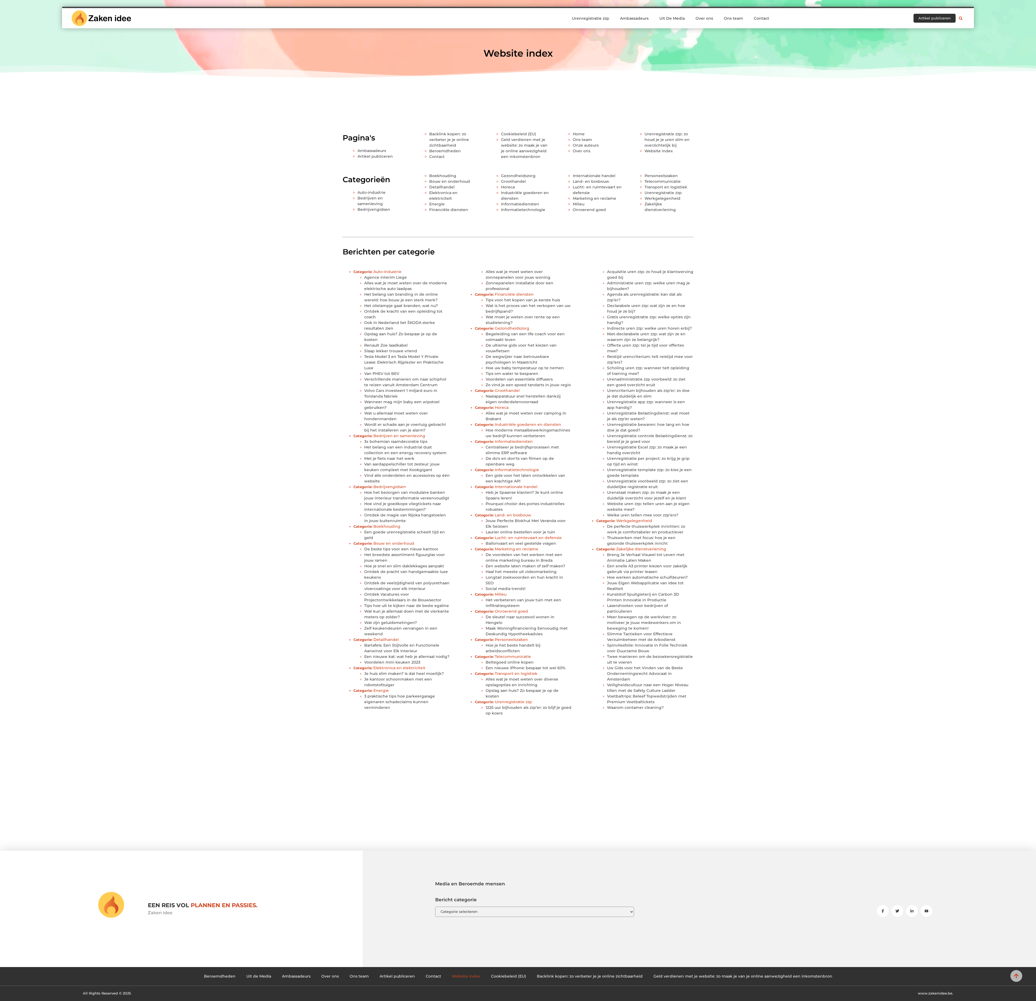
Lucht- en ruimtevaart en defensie (528, 537)
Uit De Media (672, 18)
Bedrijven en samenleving (399, 435)
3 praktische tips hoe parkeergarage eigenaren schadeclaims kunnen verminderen (399, 702)
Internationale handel (594, 175)
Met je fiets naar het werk (389, 458)
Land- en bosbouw (591, 181)
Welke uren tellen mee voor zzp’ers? (642, 515)
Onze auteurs (586, 145)
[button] (961, 18)
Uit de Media (258, 976)
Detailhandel (442, 187)
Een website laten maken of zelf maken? (525, 566)
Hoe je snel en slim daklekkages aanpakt (404, 566)
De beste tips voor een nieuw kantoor (401, 549)
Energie (437, 204)
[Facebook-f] (883, 911)
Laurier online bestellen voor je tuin (520, 532)
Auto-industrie (371, 192)
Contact (761, 18)
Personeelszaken (661, 175)
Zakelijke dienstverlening (641, 549)
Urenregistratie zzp (590, 18)
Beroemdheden (445, 151)
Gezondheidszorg (518, 175)
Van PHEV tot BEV (381, 373)
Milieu (578, 204)
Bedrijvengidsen (373, 209)
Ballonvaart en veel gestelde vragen (521, 543)
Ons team (733, 18)
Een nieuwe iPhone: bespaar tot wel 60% (525, 667)
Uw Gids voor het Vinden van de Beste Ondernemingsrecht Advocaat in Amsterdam (645, 673)
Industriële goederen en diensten (528, 424)
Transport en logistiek (666, 187)
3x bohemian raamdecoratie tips (395, 441)
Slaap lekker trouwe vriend (390, 350)
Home (579, 134)
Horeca (508, 187)
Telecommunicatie (663, 181)
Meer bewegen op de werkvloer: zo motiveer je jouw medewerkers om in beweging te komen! (644, 623)
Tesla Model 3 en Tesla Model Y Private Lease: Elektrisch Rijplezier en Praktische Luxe (404, 362)
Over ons (704, 18)
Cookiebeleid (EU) (518, 134)
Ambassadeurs (634, 18)
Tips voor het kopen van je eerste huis (523, 300)
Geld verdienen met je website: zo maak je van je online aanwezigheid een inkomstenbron (742, 976)
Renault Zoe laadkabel (386, 345)
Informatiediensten (520, 204)
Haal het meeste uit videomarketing (521, 571)
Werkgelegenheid (662, 198)
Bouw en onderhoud (449, 181)
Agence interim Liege (385, 277)
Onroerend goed (589, 209)
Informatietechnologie (523, 209)
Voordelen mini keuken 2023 (392, 662)
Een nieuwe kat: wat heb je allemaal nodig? (406, 656)
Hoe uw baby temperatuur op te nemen (525, 367)
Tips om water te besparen (512, 373)
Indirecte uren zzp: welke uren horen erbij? (649, 328)
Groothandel (513, 181)
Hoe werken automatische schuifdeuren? (647, 577)
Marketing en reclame (594, 198)
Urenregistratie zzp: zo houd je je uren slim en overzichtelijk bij (667, 140)
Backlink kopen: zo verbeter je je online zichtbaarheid (449, 140)
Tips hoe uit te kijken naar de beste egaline (406, 605)
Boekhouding (442, 175)
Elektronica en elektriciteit (399, 667)
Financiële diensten (448, 209)
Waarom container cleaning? (635, 707)
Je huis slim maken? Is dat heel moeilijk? (404, 673)
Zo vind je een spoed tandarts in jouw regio (528, 384)
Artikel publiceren (375, 156)
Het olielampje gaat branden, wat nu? (401, 305)
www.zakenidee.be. (935, 993)
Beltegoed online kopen (510, 662)
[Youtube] (926, 911)
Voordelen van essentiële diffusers (519, 379)
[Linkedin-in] (912, 911)
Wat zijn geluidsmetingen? (390, 622)
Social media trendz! (506, 588)
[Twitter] (897, 911)
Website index (659, 151)
